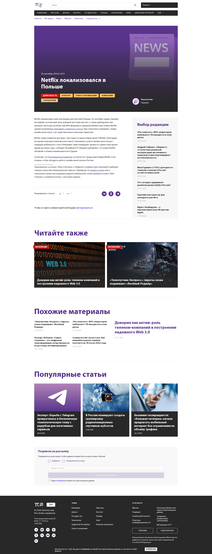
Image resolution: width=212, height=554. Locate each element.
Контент (77, 13)
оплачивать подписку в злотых (68, 129)
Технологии (116, 13)
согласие (60, 481)
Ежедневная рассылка (75, 461)
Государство (91, 13)
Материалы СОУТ (164, 525)
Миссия (135, 508)
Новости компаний (79, 529)
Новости (38, 19)
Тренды (103, 13)
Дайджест (56, 461)
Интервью (49, 19)
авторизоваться (85, 208)
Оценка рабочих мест (141, 516)
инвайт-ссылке (97, 170)
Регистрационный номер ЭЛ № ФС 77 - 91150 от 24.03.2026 (44, 521)
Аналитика (78, 19)
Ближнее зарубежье (104, 525)
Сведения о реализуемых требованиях (162, 518)
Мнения (68, 19)
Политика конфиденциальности (141, 521)
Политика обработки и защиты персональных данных (166, 510)
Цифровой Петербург (144, 13)
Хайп (128, 13)
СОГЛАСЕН (151, 549)
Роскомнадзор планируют (60, 157)
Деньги (66, 13)
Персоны (55, 13)
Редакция (136, 512)
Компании (42, 13)
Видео (59, 19)
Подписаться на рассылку (106, 475)
